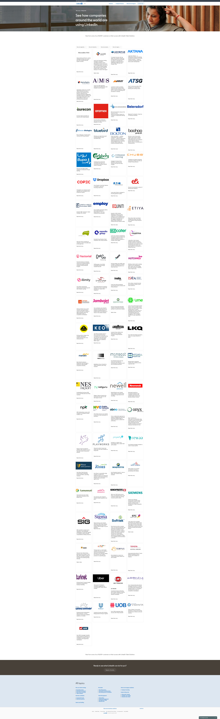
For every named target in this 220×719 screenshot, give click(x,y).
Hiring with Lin (125, 694)
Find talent (100, 687)
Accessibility (126, 711)
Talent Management (102, 695)
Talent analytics (79, 693)
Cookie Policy (97, 711)
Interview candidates (80, 695)
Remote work (101, 701)
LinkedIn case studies (126, 695)
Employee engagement (104, 699)
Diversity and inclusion (81, 691)
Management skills (103, 700)
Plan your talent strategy (81, 687)
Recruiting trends (80, 689)
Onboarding (101, 697)
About (93, 711)
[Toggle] (215, 705)
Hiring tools (83, 10)
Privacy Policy (102, 711)
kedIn (129, 694)
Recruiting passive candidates (105, 692)
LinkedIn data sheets (126, 696)
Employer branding (126, 689)
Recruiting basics (102, 689)
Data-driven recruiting (81, 692)
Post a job (141, 0)
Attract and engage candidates (127, 687)
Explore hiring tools (125, 692)
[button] (81, 47)
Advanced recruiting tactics (105, 691)
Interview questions (80, 699)
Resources (78, 10)
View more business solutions (110, 708)
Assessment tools (80, 697)
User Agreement (120, 711)
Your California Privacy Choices (111, 711)
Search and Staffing (80, 702)
